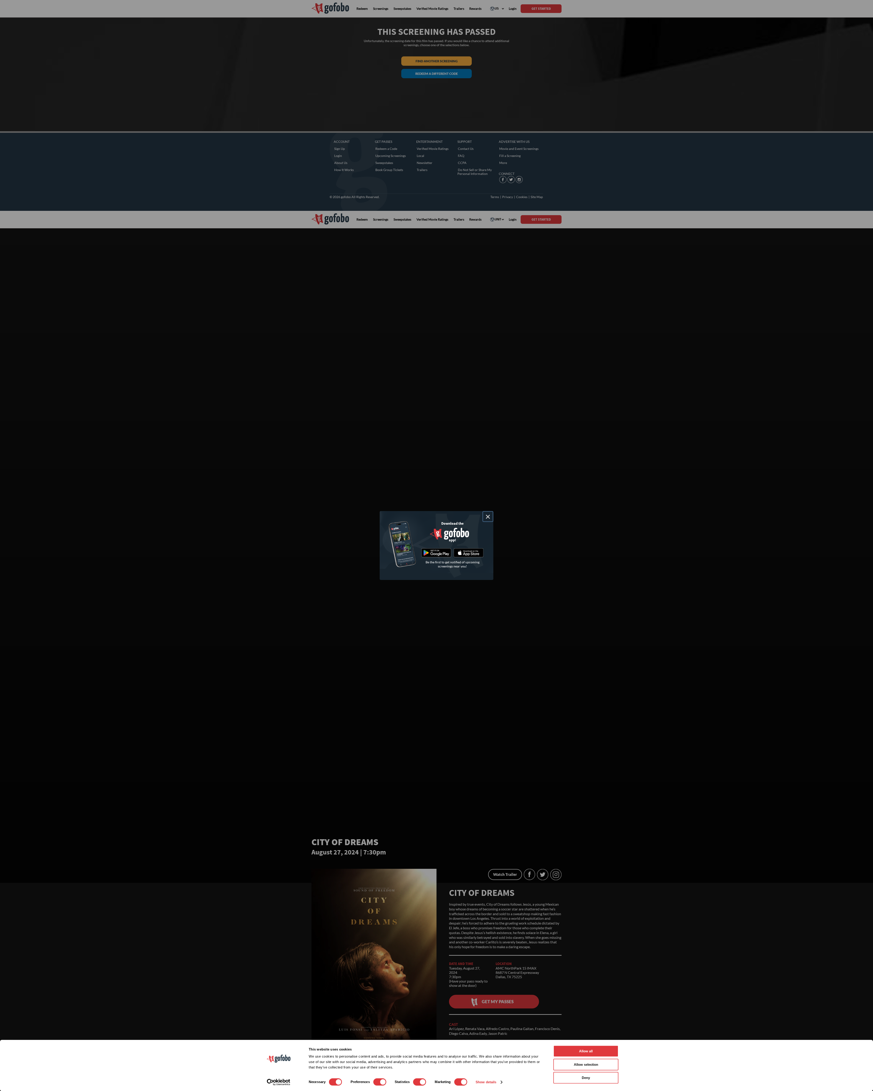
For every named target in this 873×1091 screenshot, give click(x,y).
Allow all (586, 1051)
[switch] (379, 1082)
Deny (586, 1078)
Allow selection (586, 1064)
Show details (486, 1082)
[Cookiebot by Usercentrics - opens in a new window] (279, 1082)
